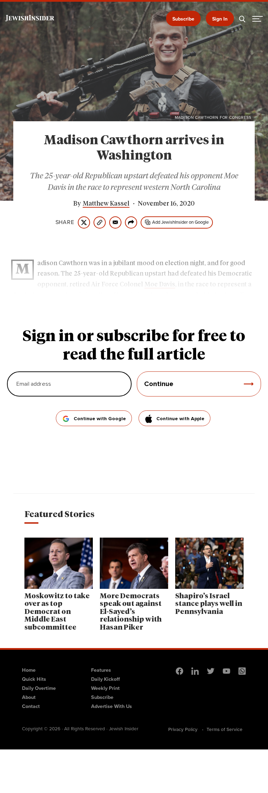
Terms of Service (225, 729)
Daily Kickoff (105, 679)
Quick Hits (34, 679)
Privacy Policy (183, 729)
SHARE (64, 222)
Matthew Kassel (106, 204)
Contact (31, 706)
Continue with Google (100, 418)
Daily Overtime (39, 688)
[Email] (115, 222)
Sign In (220, 19)
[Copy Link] (100, 222)
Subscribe (183, 19)
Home (29, 670)
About (29, 697)
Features (101, 670)
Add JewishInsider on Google (180, 222)
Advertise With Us (111, 706)
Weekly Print (105, 688)
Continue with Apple (180, 418)
